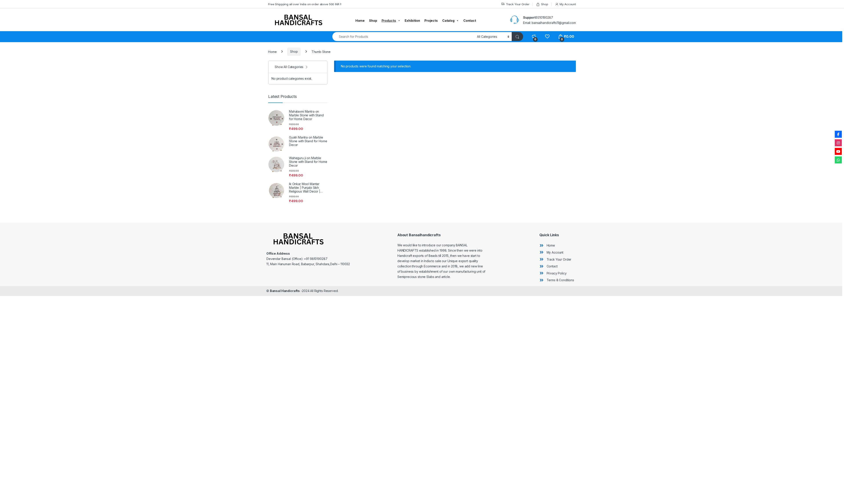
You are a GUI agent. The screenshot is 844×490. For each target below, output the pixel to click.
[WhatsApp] (838, 159)
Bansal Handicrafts (285, 291)
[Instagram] (838, 142)
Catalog (448, 20)
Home (360, 20)
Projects (431, 20)
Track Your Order (517, 4)
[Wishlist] (547, 36)
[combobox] (403, 36)
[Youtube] (838, 151)
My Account (568, 4)
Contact (469, 20)
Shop (544, 4)
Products (389, 20)
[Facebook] (838, 134)
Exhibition (412, 20)
